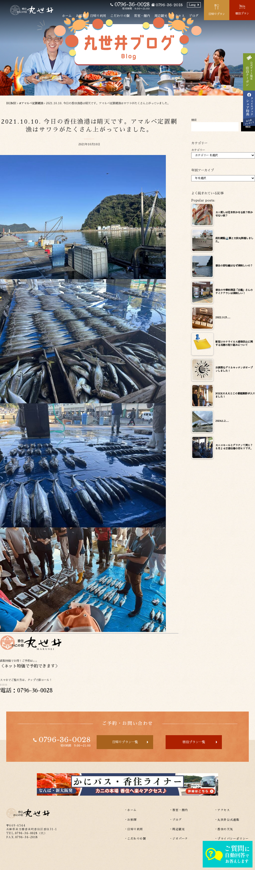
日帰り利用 (98, 15)
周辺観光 (160, 15)
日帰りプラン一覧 (125, 742)
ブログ (193, 15)
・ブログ (175, 820)
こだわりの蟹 (120, 15)
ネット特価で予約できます (29, 666)
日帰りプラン (216, 14)
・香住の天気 (223, 829)
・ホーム (130, 810)
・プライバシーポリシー (231, 838)
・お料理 (130, 820)
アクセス (178, 15)
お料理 (81, 15)
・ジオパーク (178, 838)
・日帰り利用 (133, 829)
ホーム (67, 15)
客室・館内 (142, 15)
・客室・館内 (178, 810)
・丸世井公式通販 (227, 820)
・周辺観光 (177, 829)
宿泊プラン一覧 (194, 742)
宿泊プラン (242, 13)
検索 (194, 120)
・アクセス (222, 810)
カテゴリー (198, 150)
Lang (192, 4)
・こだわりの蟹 (135, 838)
